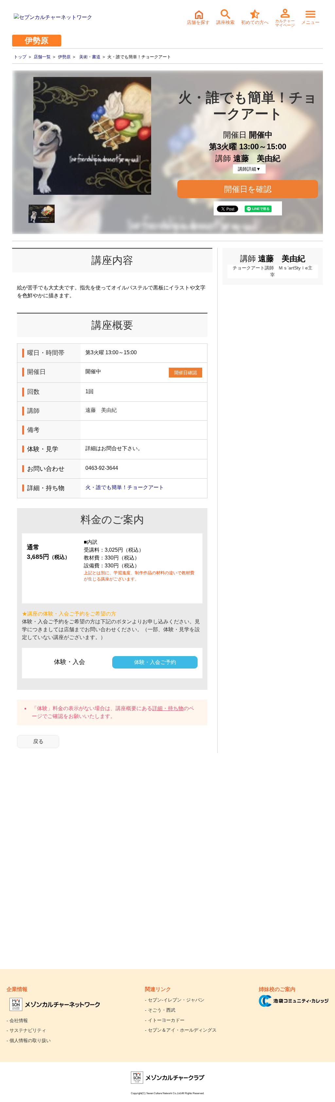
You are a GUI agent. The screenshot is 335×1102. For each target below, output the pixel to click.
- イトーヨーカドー (165, 1020)
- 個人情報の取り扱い (29, 1040)
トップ (20, 56)
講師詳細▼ (249, 169)
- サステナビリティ (26, 1030)
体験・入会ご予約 (155, 662)
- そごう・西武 (160, 1010)
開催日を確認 (248, 189)
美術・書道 (89, 56)
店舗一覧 (42, 56)
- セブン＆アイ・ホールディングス (181, 1030)
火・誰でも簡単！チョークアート (124, 487)
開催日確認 (185, 372)
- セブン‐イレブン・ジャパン (174, 999)
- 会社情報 (17, 1020)
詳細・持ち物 (168, 708)
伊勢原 (64, 56)
